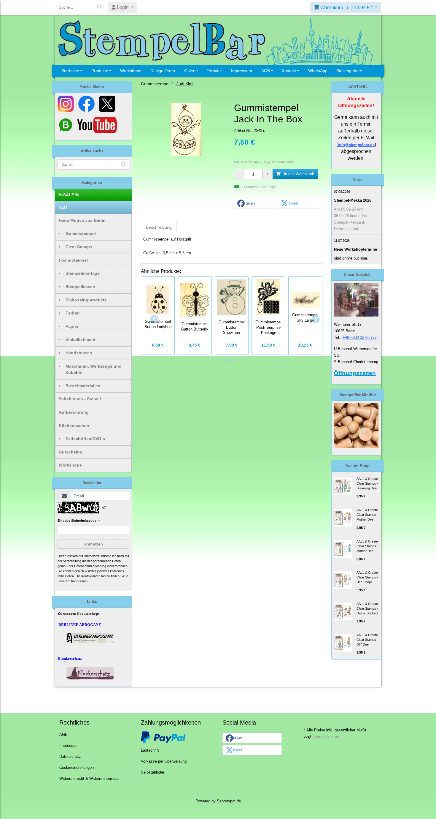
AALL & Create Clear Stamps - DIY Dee (367, 639)
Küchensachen (74, 425)
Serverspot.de (229, 801)
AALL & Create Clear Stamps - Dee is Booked (367, 608)
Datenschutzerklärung (90, 566)
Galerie (191, 70)
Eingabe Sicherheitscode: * (79, 520)
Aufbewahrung (74, 412)
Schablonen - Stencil (80, 398)
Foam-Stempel (73, 260)
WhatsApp (317, 70)
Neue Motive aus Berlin (82, 220)
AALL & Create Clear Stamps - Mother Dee (367, 514)
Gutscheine (70, 452)
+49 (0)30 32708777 (360, 337)
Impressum (241, 70)
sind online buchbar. (351, 258)
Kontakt (289, 70)
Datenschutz (70, 757)
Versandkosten (283, 162)
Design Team (162, 70)
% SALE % (68, 194)
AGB (265, 70)
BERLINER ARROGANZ (79, 624)
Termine (214, 70)
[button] (255, 203)
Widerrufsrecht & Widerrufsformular (89, 779)
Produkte (99, 70)
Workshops (130, 70)
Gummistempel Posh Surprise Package (268, 327)
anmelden (93, 544)
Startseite (70, 70)
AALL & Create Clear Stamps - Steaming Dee (367, 483)
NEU (62, 207)
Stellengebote (349, 70)
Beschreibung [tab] (159, 227)
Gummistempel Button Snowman (232, 327)
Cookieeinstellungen (76, 768)
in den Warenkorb (298, 174)
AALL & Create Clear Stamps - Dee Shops (367, 577)
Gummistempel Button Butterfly (194, 326)
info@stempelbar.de (356, 145)
